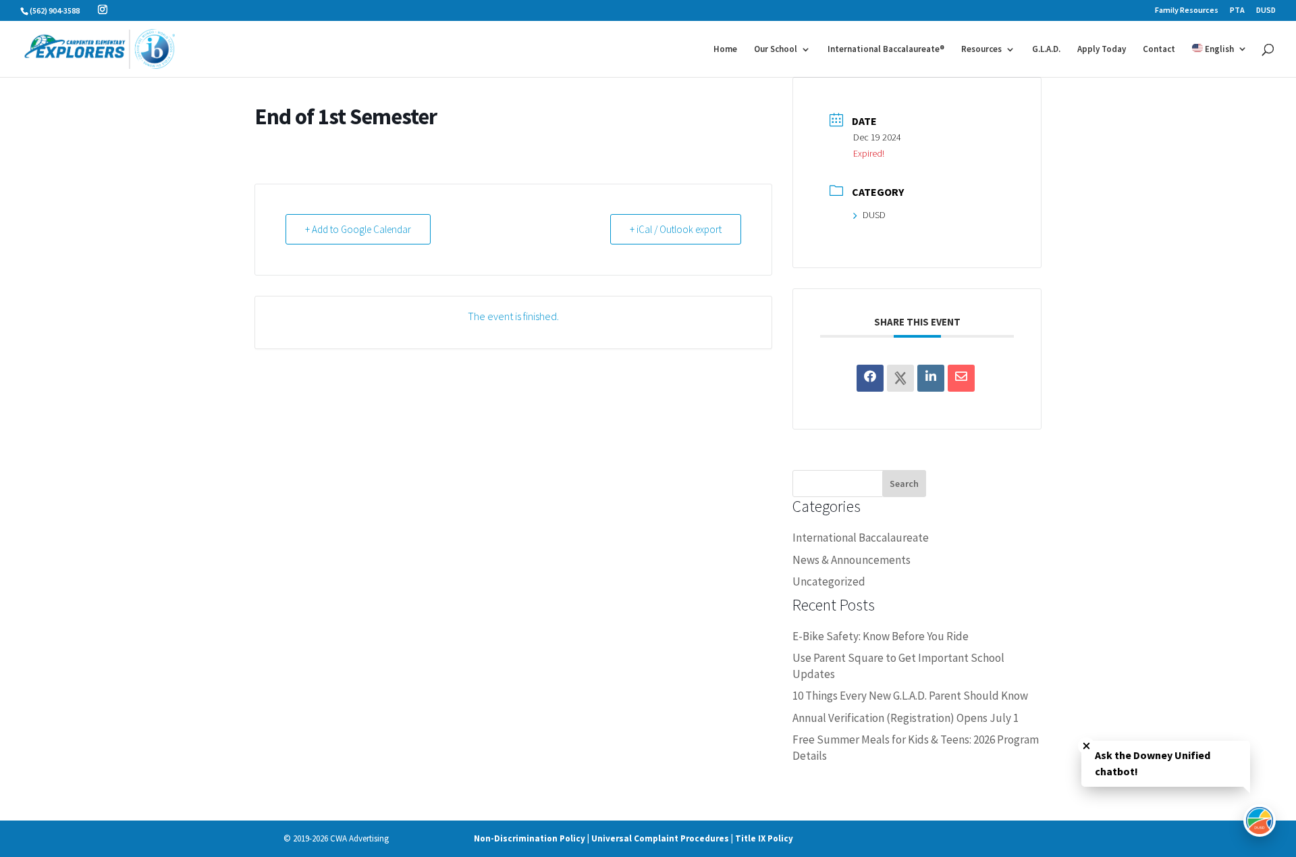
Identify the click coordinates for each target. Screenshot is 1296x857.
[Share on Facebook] (870, 378)
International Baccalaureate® (886, 50)
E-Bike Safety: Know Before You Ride (880, 636)
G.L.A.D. (1046, 50)
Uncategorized (828, 581)
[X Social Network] (900, 378)
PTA (1237, 10)
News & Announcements (851, 559)
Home (725, 50)
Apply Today (1101, 50)
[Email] (961, 378)
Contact (1159, 50)
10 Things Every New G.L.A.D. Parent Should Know (910, 695)
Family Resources (1186, 10)
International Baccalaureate (860, 537)
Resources (981, 50)
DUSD (1266, 10)
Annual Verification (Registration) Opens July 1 (905, 717)
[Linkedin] (930, 378)
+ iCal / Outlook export (676, 229)
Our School (775, 50)
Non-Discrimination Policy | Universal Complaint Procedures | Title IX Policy (633, 838)
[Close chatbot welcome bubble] (1086, 745)
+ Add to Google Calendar (358, 229)
